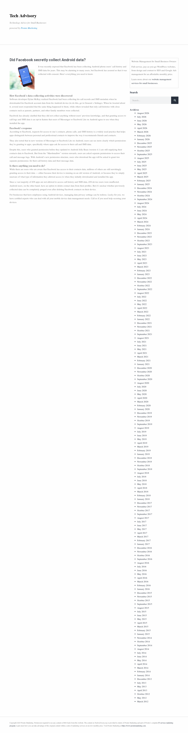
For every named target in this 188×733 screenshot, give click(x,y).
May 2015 (142, 618)
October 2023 (143, 240)
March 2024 (142, 221)
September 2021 (144, 334)
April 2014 (142, 663)
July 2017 (141, 521)
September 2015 (144, 603)
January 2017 (143, 544)
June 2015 (142, 615)
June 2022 (142, 300)
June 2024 (142, 210)
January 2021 (143, 364)
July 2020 (141, 386)
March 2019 (142, 446)
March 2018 (142, 491)
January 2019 (143, 454)
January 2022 (143, 319)
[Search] (174, 100)
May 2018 (142, 484)
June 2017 (142, 525)
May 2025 (142, 169)
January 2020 (143, 409)
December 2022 (144, 277)
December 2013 (144, 678)
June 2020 (142, 390)
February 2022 (144, 315)
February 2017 (144, 540)
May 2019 (142, 439)
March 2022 (142, 311)
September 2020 (144, 379)
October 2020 (143, 375)
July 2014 (141, 652)
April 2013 (142, 690)
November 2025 (144, 146)
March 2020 (142, 401)
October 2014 (143, 641)
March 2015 (142, 626)
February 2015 (144, 630)
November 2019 (144, 416)
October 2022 (143, 285)
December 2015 (144, 592)
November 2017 (144, 506)
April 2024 (142, 218)
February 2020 (144, 405)
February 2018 (144, 495)
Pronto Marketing (29, 27)
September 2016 (144, 559)
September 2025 (144, 154)
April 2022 (142, 307)
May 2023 (142, 259)
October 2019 (143, 420)
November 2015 (144, 596)
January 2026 (143, 139)
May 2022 (142, 304)
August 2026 (143, 113)
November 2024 (144, 191)
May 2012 (142, 697)
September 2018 (144, 469)
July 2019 (141, 431)
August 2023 (143, 247)
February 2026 (144, 135)
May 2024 (142, 214)
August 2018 (143, 472)
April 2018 (142, 487)
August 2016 (143, 562)
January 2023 (143, 274)
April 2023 (142, 262)
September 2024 (144, 199)
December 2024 (144, 188)
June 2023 (142, 255)
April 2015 (142, 622)
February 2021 (144, 360)
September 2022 (144, 289)
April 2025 (142, 173)
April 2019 (142, 442)
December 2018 (144, 457)
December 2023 (144, 232)
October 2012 (143, 693)
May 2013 (142, 686)
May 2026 (142, 124)
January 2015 (143, 633)
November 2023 (144, 236)
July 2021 (141, 341)
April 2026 (142, 128)
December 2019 (144, 412)
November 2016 (144, 551)
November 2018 (144, 461)
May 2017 (142, 529)
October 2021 (143, 330)
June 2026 (142, 120)
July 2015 (141, 611)
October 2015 (143, 600)
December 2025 (144, 143)
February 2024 (144, 225)
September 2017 (144, 514)
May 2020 (142, 394)
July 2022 (141, 296)
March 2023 (142, 266)
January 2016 (143, 588)
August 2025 (143, 158)
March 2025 (142, 176)
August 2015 (143, 607)
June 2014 (142, 656)
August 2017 (143, 517)
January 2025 (143, 184)
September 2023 (144, 244)
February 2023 (144, 270)
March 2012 (142, 701)
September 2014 (144, 645)
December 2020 (144, 367)
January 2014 (143, 675)
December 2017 (144, 502)
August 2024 (143, 203)
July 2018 (141, 476)
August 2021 (143, 337)
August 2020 (143, 382)
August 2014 (143, 648)
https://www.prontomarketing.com (134, 725)
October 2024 (143, 195)
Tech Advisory (23, 15)
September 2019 (144, 424)
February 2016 (144, 585)
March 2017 (142, 536)
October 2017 (143, 510)
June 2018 (142, 480)
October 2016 (143, 555)
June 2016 (142, 570)
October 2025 (143, 150)
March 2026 (142, 131)
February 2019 (144, 450)
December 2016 (144, 547)
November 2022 (144, 281)
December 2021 (144, 322)
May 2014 (142, 660)
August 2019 (143, 427)
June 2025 (142, 165)
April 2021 (142, 352)
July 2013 (141, 682)
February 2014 (144, 671)
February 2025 (144, 180)
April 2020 (142, 397)
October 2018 (143, 465)
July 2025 (141, 161)
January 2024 (143, 229)
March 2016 (142, 581)
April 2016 (142, 577)
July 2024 (141, 206)
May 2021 (142, 349)
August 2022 (143, 292)
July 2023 (141, 251)
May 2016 (142, 573)
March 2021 (142, 356)
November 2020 (144, 371)
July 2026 (141, 116)
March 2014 (142, 667)
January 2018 (143, 499)
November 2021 (144, 326)
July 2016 (141, 566)
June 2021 (142, 345)
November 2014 (144, 637)
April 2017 (142, 532)
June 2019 (142, 435)
